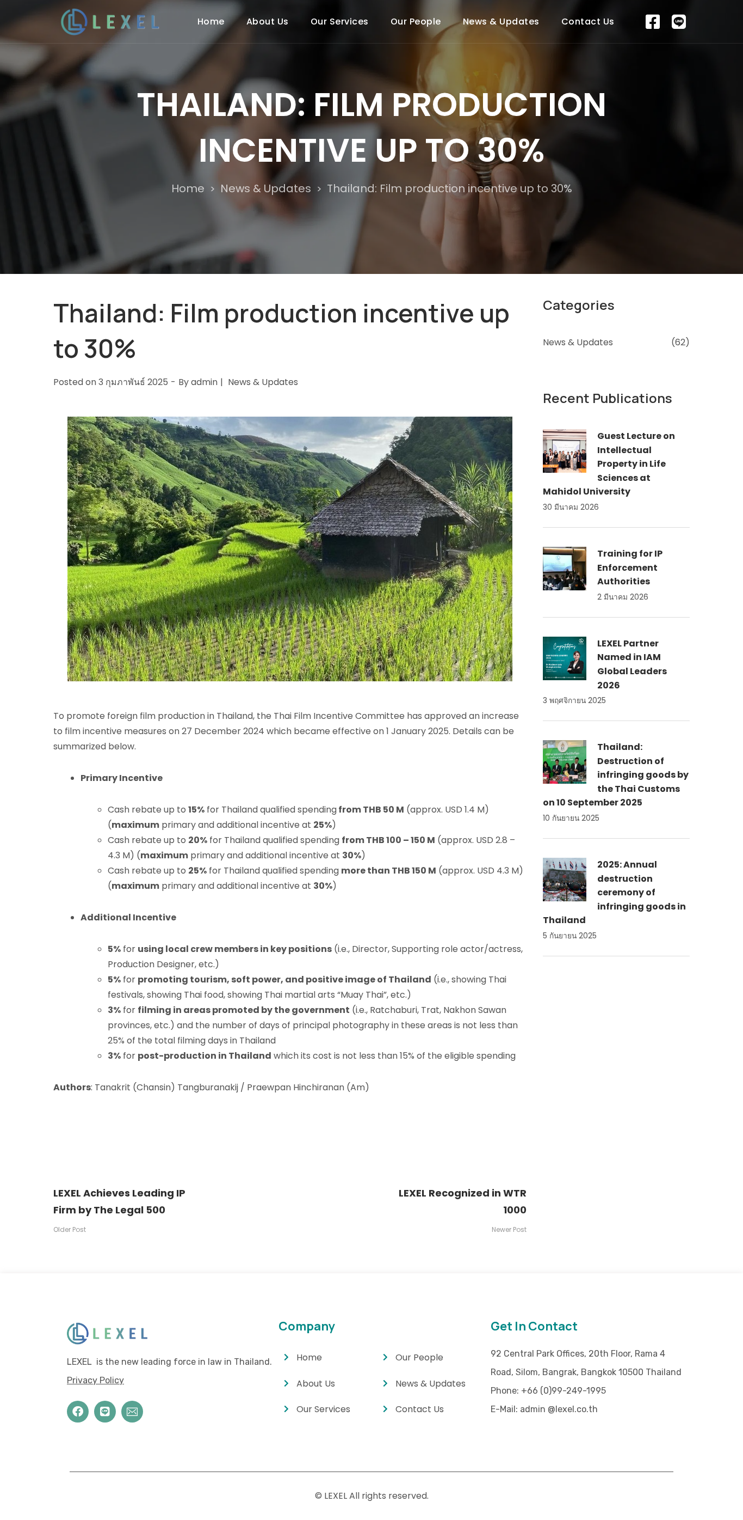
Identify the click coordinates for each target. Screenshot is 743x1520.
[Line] (105, 1412)
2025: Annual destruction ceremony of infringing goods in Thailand (614, 892)
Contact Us (588, 21)
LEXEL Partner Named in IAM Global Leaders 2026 (632, 664)
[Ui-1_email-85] (132, 1412)
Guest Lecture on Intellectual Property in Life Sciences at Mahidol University (609, 464)
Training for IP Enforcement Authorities (629, 567)
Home (211, 21)
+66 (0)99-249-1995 (563, 1390)
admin (204, 382)
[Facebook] (78, 1412)
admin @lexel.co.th (559, 1409)
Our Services (340, 21)
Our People (416, 21)
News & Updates (501, 21)
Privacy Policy (95, 1380)
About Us (267, 21)
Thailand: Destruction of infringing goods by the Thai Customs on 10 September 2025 (616, 775)
